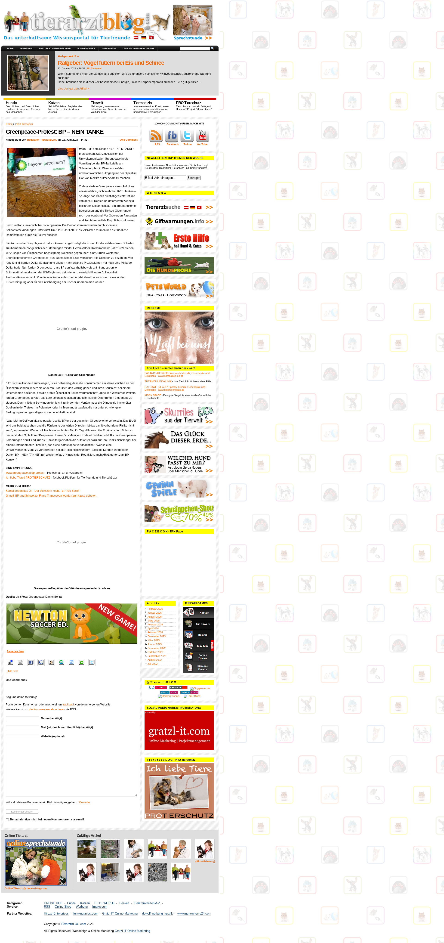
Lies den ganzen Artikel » (73, 88)
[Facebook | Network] (171, 141)
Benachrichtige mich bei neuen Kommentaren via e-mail (47, 819)
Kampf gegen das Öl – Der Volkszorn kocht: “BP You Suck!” (43, 490)
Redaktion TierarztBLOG (42, 139)
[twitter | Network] (187, 141)
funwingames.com (85, 913)
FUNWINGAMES (86, 48)
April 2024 (153, 628)
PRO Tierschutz (24, 124)
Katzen (85, 903)
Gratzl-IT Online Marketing (120, 913)
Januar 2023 (155, 644)
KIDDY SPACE (153, 395)
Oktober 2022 (155, 652)
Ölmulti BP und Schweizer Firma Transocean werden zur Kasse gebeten (51, 495)
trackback (68, 704)
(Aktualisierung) (205, 861)
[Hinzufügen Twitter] (93, 666)
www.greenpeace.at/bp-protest (25, 472)
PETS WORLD (104, 903)
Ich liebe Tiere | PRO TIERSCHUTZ (28, 477)
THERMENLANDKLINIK (158, 381)
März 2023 (154, 640)
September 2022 (157, 656)
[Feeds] (156, 141)
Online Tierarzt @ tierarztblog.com (26, 888)
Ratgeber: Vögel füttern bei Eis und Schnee (111, 62)
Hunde (71, 903)
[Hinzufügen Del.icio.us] (11, 666)
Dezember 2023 (157, 636)
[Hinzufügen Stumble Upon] (62, 666)
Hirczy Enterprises (56, 913)
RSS (47, 906)
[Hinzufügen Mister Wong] (52, 666)
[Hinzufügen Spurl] (72, 666)
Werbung (82, 906)
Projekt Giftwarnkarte (55, 48)
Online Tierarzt (16, 836)
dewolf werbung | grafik (157, 913)
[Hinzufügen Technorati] (83, 666)
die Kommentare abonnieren (47, 709)
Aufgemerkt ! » (68, 56)
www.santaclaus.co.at (170, 375)
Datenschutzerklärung (138, 48)
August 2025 (155, 616)
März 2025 (154, 620)
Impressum (109, 48)
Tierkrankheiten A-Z (147, 903)
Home (10, 48)
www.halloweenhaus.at (171, 389)
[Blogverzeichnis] (168, 696)
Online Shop (63, 906)
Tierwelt (124, 903)
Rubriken (26, 48)
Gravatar (84, 802)
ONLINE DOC (53, 903)
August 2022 (155, 660)
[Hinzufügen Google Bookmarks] (42, 666)
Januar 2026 (155, 612)
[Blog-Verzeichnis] (158, 688)
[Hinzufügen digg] (22, 666)
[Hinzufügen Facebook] (32, 666)
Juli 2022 (152, 663)
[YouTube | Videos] (202, 141)
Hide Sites (12, 671)
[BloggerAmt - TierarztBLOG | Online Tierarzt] (200, 688)
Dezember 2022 (157, 648)
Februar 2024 (155, 632)
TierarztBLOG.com (73, 924)
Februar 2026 (155, 608)
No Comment (94, 68)
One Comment (129, 139)
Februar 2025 (155, 624)
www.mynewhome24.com (194, 913)
